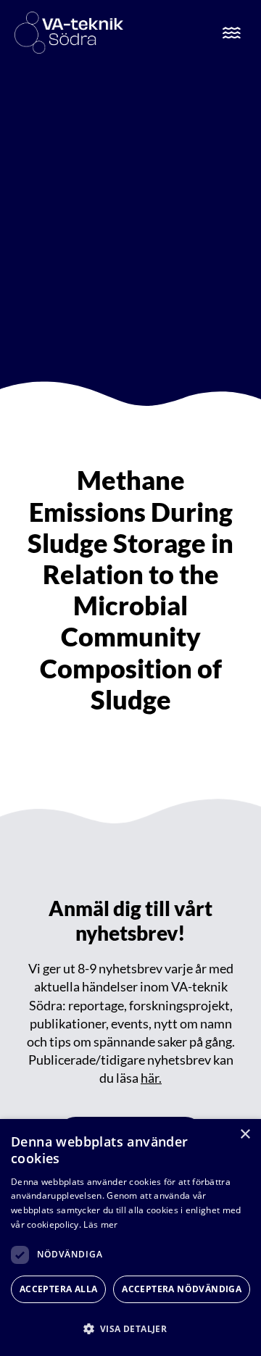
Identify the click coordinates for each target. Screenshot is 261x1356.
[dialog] (130, 1237)
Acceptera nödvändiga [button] (181, 1289)
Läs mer (100, 1224)
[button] (130, 1328)
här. (151, 1078)
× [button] (244, 1134)
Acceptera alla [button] (59, 1289)
